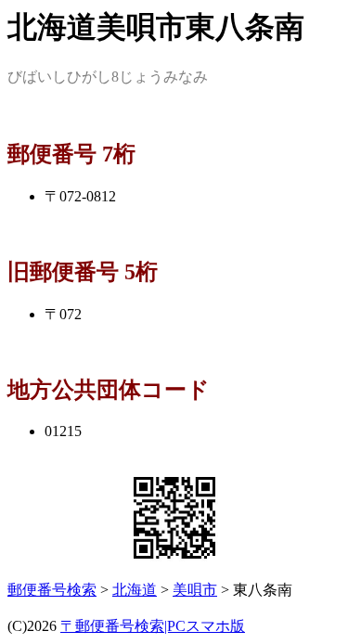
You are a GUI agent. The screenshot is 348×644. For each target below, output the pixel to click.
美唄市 (195, 590)
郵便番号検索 (52, 590)
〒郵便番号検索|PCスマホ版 (152, 626)
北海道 (134, 590)
